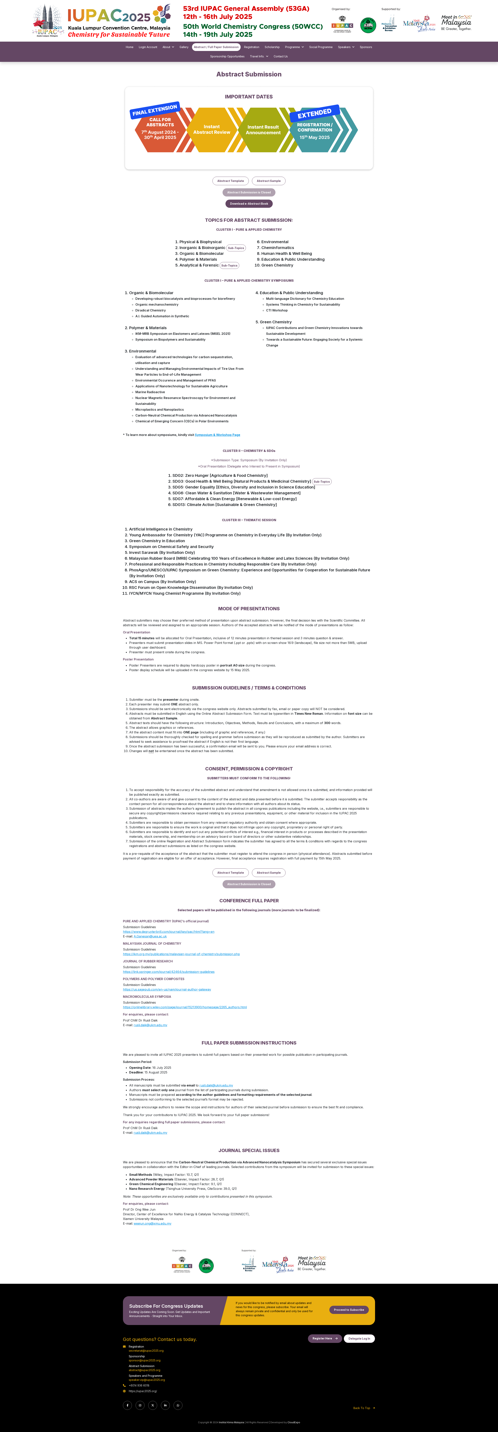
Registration (251, 47)
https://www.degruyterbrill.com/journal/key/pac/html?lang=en (168, 932)
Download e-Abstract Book (249, 203)
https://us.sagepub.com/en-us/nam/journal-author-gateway (167, 989)
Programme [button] (292, 47)
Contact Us (281, 56)
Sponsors (366, 47)
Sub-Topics (236, 248)
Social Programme (321, 47)
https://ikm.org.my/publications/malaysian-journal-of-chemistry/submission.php (181, 954)
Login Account (148, 47)
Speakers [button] (344, 47)
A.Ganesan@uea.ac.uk (150, 936)
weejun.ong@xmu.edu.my (152, 1223)
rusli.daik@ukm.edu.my (150, 1025)
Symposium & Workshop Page (217, 435)
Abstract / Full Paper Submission (216, 47)
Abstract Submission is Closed (249, 192)
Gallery (184, 47)
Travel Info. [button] (257, 56)
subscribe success (135, 1294)
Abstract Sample (269, 180)
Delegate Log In (359, 1338)
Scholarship (272, 47)
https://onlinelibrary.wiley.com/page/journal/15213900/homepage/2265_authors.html (185, 1007)
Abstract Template (230, 180)
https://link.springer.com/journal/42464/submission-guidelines (169, 972)
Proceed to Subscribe (349, 1309)
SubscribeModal (133, 1428)
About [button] (166, 47)
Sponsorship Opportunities (227, 56)
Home (129, 47)
